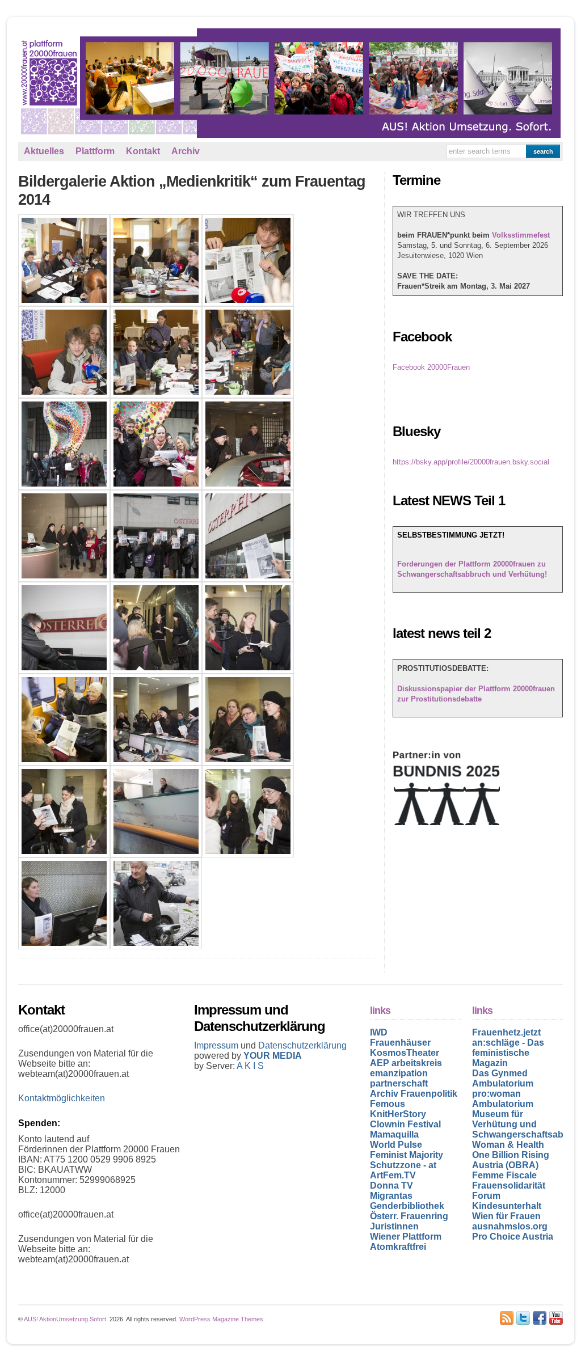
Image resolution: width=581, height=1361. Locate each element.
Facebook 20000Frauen (431, 367)
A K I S (250, 1066)
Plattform (95, 151)
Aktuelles (44, 151)
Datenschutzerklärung (302, 1045)
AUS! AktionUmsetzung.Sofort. (66, 1319)
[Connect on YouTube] (556, 1318)
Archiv (185, 151)
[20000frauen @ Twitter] (523, 1318)
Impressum (217, 1045)
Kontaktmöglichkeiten (61, 1098)
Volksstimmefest (521, 235)
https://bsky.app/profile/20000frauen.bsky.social (471, 462)
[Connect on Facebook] (539, 1318)
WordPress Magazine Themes (221, 1319)
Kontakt (143, 151)
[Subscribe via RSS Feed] (506, 1318)
